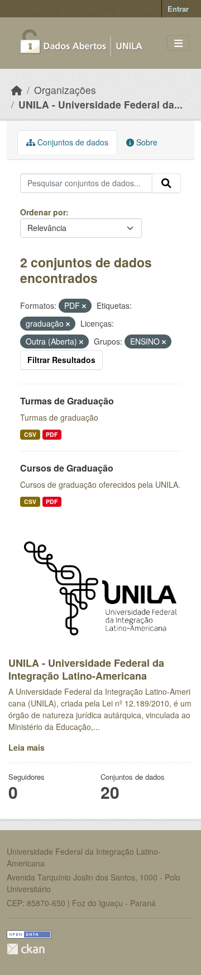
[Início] (16, 90)
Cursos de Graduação (66, 467)
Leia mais (26, 747)
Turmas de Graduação (67, 400)
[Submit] (166, 183)
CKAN (26, 949)
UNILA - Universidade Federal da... (100, 104)
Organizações (65, 90)
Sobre (145, 142)
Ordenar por (43, 212)
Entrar (178, 8)
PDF (52, 434)
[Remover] (84, 306)
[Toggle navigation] (178, 43)
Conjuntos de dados (71, 142)
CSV (30, 434)
